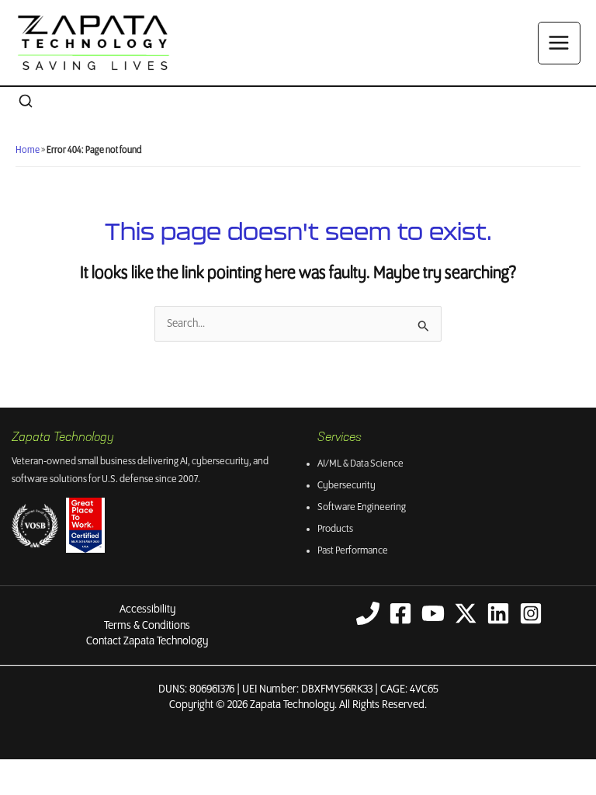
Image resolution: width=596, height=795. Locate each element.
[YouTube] (433, 613)
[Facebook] (400, 613)
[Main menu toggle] (559, 43)
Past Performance (352, 551)
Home (28, 150)
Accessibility (147, 609)
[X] (465, 613)
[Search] (26, 102)
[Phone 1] (367, 613)
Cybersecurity (346, 485)
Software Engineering (361, 507)
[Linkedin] (498, 613)
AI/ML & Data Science (360, 464)
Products (335, 529)
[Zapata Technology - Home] (94, 42)
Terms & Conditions (147, 626)
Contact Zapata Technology (147, 641)
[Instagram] (530, 613)
